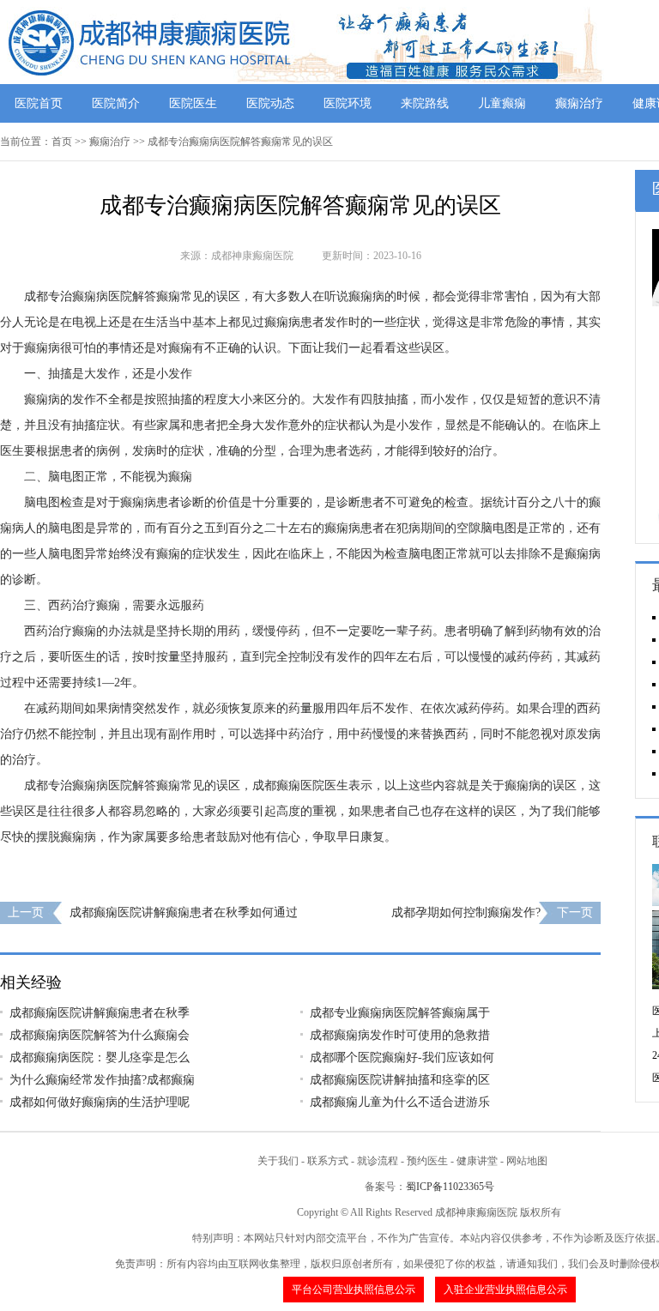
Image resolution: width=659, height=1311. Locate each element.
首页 (61, 142)
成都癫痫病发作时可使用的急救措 (400, 1035)
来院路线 (425, 103)
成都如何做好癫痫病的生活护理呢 (99, 1102)
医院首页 (39, 103)
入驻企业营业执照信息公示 (505, 1290)
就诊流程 (377, 1161)
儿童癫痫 (502, 103)
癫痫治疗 (579, 103)
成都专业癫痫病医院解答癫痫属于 (400, 1012)
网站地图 (526, 1161)
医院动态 (270, 103)
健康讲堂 (477, 1161)
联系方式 (327, 1161)
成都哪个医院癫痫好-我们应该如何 (402, 1057)
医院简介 (116, 103)
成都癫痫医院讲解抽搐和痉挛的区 (400, 1079)
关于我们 (278, 1161)
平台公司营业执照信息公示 (353, 1290)
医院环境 (347, 103)
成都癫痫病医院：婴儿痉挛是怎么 (99, 1057)
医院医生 (193, 103)
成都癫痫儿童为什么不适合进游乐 (400, 1102)
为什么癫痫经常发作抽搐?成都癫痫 (102, 1079)
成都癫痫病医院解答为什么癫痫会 (99, 1035)
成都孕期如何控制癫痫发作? (466, 912)
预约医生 (427, 1161)
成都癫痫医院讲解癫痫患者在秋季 (99, 1012)
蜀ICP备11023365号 (450, 1187)
